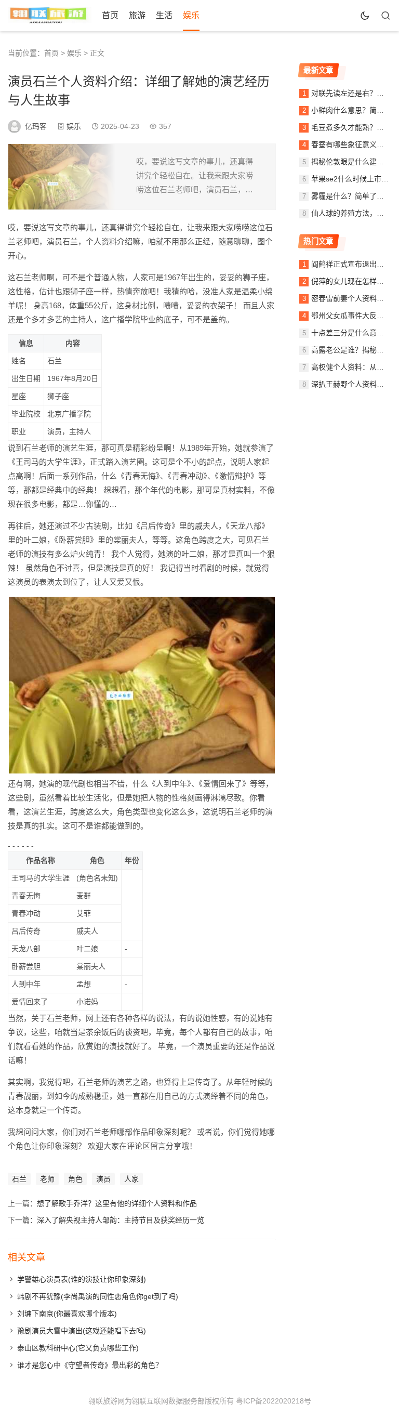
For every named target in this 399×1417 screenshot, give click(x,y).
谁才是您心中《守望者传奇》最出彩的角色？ (90, 1365)
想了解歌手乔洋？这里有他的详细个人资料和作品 (117, 1203)
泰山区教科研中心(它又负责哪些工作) (78, 1348)
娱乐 (191, 15)
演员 (103, 1179)
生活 (164, 15)
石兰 (19, 1179)
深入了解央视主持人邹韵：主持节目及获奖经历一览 (120, 1220)
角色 (75, 1179)
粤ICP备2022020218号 (273, 1401)
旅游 (137, 15)
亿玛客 (36, 126)
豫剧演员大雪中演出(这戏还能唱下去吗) (81, 1331)
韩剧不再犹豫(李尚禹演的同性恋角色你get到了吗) (97, 1296)
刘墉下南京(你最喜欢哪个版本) (67, 1313)
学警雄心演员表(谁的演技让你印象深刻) (81, 1279)
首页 (110, 15)
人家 (131, 1179)
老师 (47, 1179)
